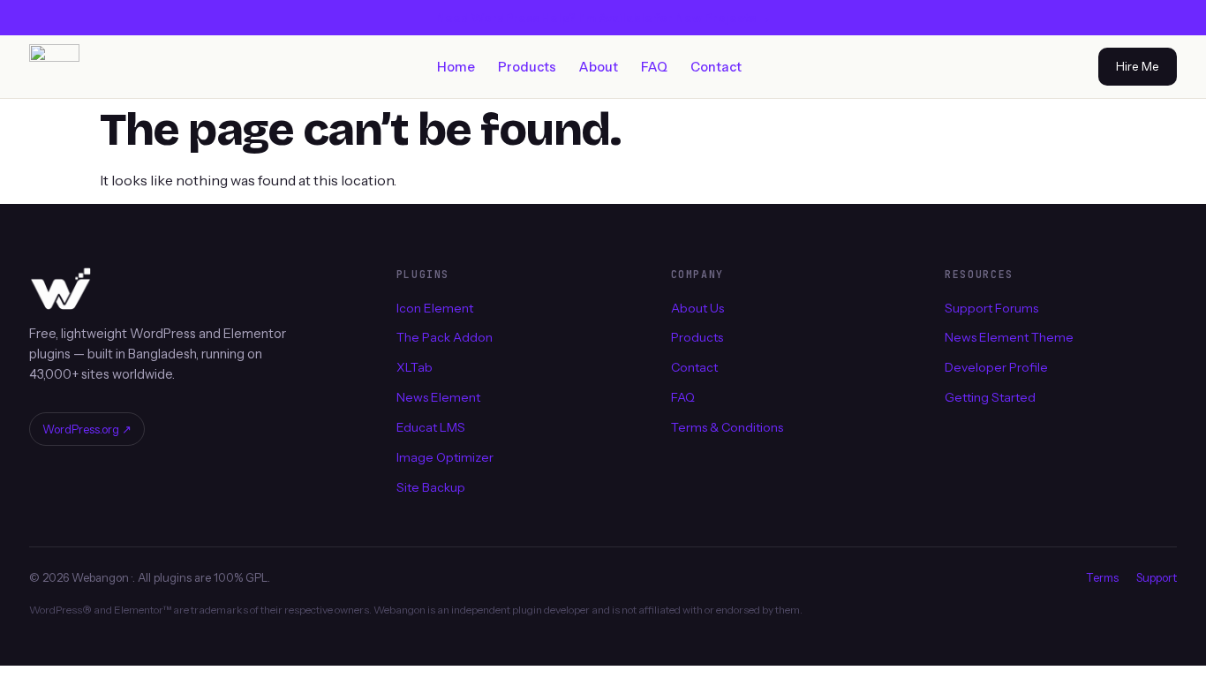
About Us (697, 307)
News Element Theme (1009, 337)
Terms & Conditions (727, 427)
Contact (716, 67)
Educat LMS (430, 427)
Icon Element (434, 307)
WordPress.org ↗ (87, 429)
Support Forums (991, 307)
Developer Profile (996, 367)
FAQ (654, 67)
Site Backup (430, 487)
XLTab (414, 367)
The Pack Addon (444, 337)
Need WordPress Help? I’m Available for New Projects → (603, 18)
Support (1156, 577)
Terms (1102, 577)
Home (456, 67)
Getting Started (990, 397)
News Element (438, 397)
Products (527, 67)
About (598, 67)
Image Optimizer (445, 457)
